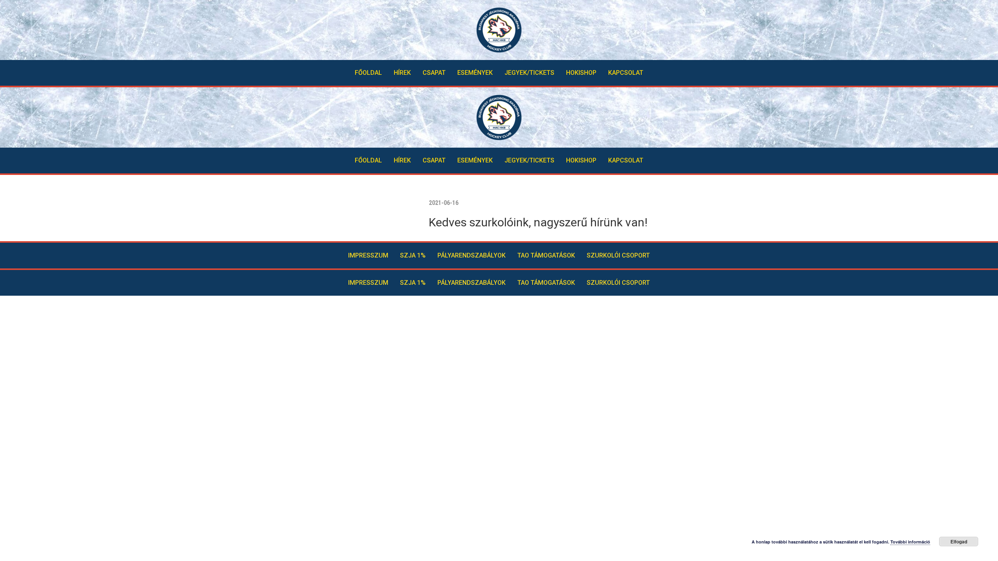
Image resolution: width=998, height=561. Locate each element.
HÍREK (402, 72)
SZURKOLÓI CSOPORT (618, 255)
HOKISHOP (581, 72)
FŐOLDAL (368, 72)
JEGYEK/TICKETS (529, 72)
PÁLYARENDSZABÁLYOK (471, 255)
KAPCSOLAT (625, 72)
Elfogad (958, 541)
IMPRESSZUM (368, 255)
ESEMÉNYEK (475, 72)
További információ (910, 542)
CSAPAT (434, 72)
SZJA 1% (413, 255)
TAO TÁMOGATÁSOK (546, 255)
